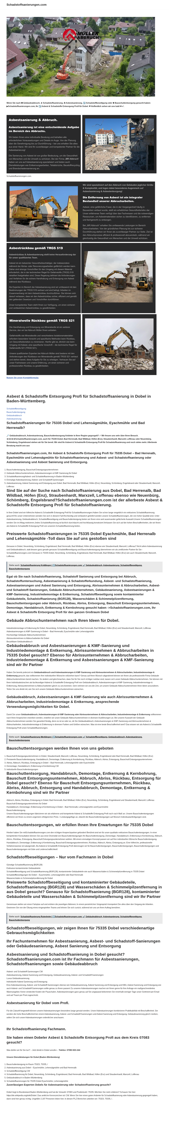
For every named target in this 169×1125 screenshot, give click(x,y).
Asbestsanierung (14, 419)
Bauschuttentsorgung (16, 412)
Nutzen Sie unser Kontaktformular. (23, 378)
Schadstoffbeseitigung (16, 409)
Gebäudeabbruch (14, 415)
